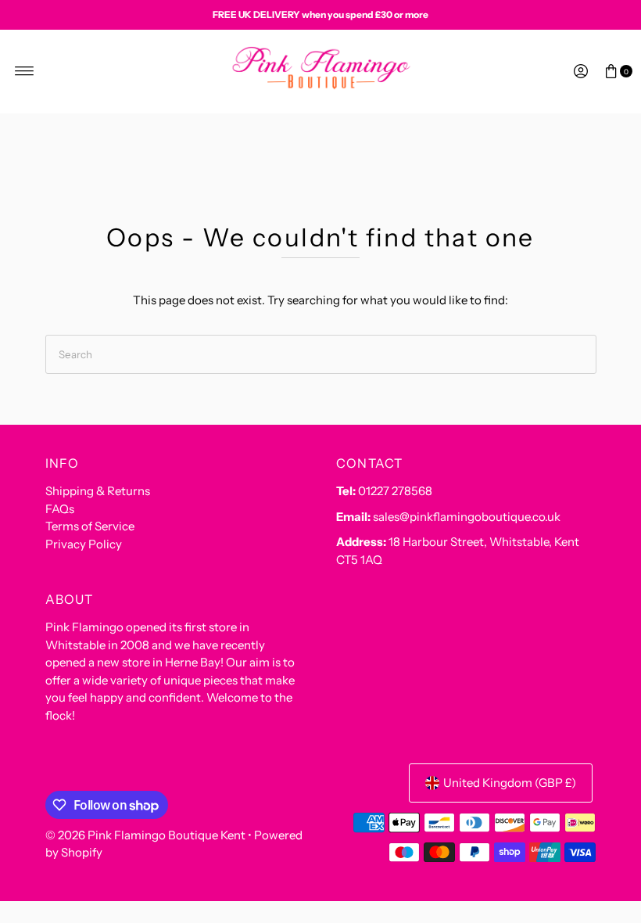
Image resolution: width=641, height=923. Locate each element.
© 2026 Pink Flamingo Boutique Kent (145, 835)
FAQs (59, 508)
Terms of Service (89, 526)
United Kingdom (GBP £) (509, 782)
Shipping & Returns (97, 490)
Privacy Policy (83, 544)
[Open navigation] (25, 71)
